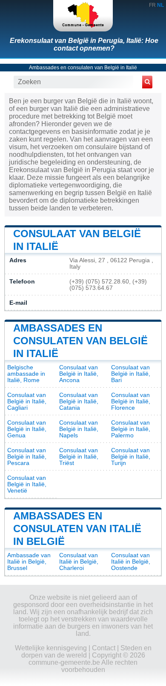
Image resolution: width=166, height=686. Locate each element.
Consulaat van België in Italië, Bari (130, 373)
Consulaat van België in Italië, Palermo (130, 429)
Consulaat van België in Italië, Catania (78, 401)
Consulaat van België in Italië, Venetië (26, 484)
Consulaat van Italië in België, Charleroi (78, 561)
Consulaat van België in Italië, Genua (26, 429)
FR (152, 5)
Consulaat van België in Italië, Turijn (130, 456)
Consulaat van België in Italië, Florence (130, 401)
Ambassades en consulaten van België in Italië (83, 68)
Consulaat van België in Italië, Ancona (78, 373)
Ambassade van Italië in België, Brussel (29, 561)
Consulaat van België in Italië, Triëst (78, 456)
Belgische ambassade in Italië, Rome (26, 373)
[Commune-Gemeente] (83, 15)
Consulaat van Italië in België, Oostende (130, 561)
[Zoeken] (147, 82)
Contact (103, 648)
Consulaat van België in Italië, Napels (78, 429)
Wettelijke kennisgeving (51, 648)
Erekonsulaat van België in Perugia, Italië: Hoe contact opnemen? (84, 44)
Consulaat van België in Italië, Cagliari (26, 401)
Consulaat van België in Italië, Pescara (26, 456)
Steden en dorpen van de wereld (86, 651)
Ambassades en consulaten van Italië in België (77, 528)
